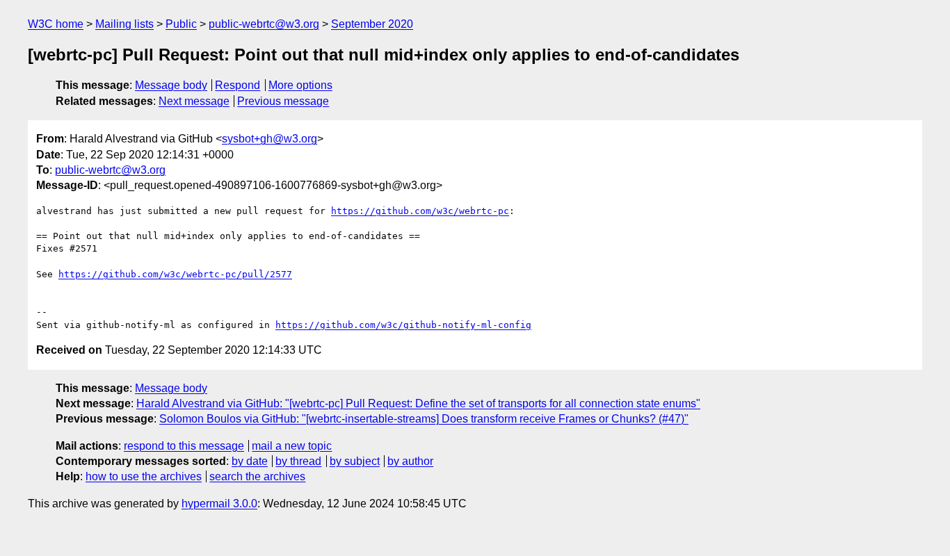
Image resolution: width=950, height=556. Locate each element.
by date (250, 461)
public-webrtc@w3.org (264, 24)
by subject (355, 461)
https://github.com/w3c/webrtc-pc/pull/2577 (175, 274)
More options (300, 85)
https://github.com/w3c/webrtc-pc (420, 211)
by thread (298, 461)
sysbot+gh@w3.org (269, 139)
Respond (237, 85)
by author (410, 461)
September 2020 (372, 24)
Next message (194, 101)
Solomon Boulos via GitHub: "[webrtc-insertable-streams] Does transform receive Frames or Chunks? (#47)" (424, 419)
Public (181, 24)
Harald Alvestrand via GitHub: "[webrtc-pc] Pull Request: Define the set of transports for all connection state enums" (418, 403)
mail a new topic (292, 446)
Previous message (283, 101)
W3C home (55, 24)
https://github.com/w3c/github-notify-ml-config (403, 325)
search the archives (257, 476)
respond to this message (184, 446)
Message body (171, 85)
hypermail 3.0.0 (219, 503)
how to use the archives (144, 476)
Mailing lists (124, 24)
